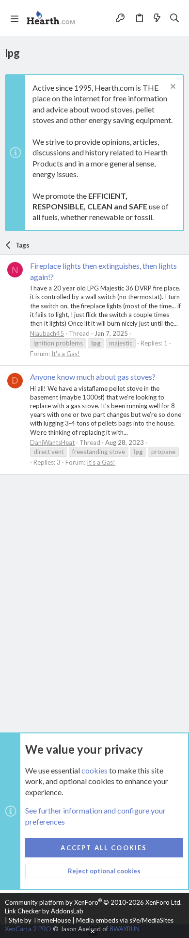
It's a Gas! (65, 354)
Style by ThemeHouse (40, 920)
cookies (94, 770)
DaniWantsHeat (52, 442)
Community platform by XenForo (93, 902)
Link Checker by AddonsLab (44, 911)
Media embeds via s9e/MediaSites (124, 920)
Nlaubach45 (47, 333)
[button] (14, 18)
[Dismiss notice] (172, 88)
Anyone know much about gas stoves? (93, 376)
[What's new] (157, 18)
